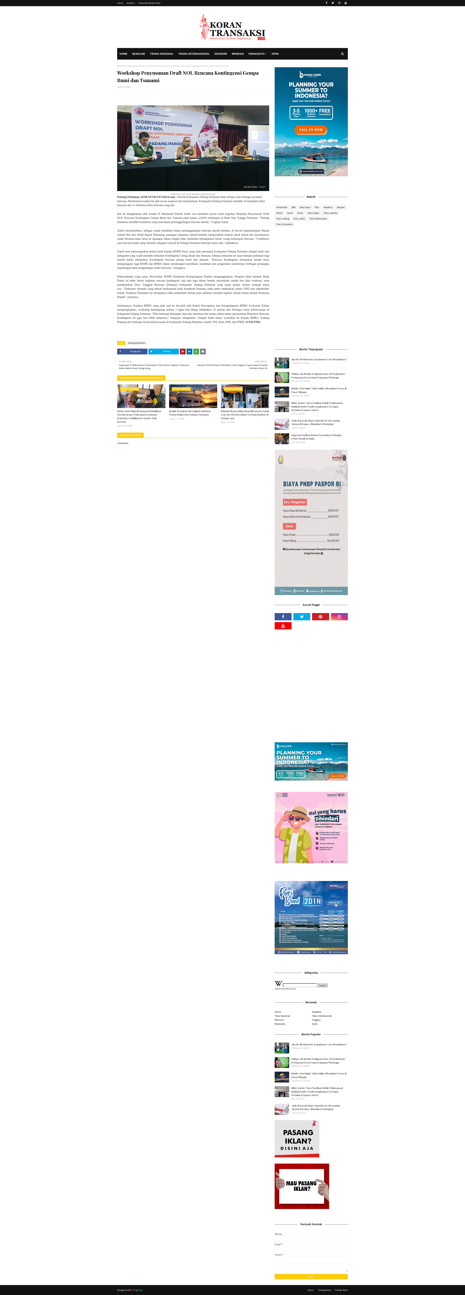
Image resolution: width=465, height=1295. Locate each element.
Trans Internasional (322, 1016)
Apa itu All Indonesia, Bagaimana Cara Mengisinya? (319, 359)
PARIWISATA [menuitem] (256, 53)
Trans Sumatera (284, 224)
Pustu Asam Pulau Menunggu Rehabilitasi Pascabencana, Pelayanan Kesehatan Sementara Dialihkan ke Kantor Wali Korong (139, 416)
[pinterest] (320, 616)
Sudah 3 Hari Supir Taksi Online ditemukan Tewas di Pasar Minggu (318, 390)
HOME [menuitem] (123, 53)
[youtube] (345, 3)
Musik (279, 213)
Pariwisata (280, 1024)
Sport (290, 213)
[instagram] (339, 3)
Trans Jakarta (330, 213)
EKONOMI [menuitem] (221, 53)
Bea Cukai (305, 207)
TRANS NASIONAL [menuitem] (161, 53)
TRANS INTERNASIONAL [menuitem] (194, 53)
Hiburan (341, 207)
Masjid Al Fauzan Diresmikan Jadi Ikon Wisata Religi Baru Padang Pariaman (190, 412)
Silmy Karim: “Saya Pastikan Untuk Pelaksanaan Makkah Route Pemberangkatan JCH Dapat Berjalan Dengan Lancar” (317, 406)
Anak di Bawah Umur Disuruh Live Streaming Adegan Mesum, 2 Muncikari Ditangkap (315, 422)
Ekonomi (279, 1020)
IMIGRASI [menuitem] (238, 53)
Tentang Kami (324, 1290)
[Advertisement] (311, 258)
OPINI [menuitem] (275, 53)
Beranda (121, 66)
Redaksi (131, 3)
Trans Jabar (313, 213)
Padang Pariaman (136, 66)
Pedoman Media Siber (150, 3)
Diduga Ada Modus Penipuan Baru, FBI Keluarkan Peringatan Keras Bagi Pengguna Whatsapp (318, 375)
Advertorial (281, 207)
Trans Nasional (282, 1016)
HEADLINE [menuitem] (138, 53)
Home (120, 3)
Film (317, 207)
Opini (315, 1024)
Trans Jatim (299, 218)
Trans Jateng (282, 218)
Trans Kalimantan (318, 218)
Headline (328, 207)
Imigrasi (316, 1020)
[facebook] (326, 3)
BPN (294, 207)
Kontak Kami (341, 1290)
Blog (140, 1290)
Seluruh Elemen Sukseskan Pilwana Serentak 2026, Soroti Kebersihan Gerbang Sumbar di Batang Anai (245, 414)
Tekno (300, 213)
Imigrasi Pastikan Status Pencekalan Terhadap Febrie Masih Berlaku (316, 436)
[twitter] (333, 3)
